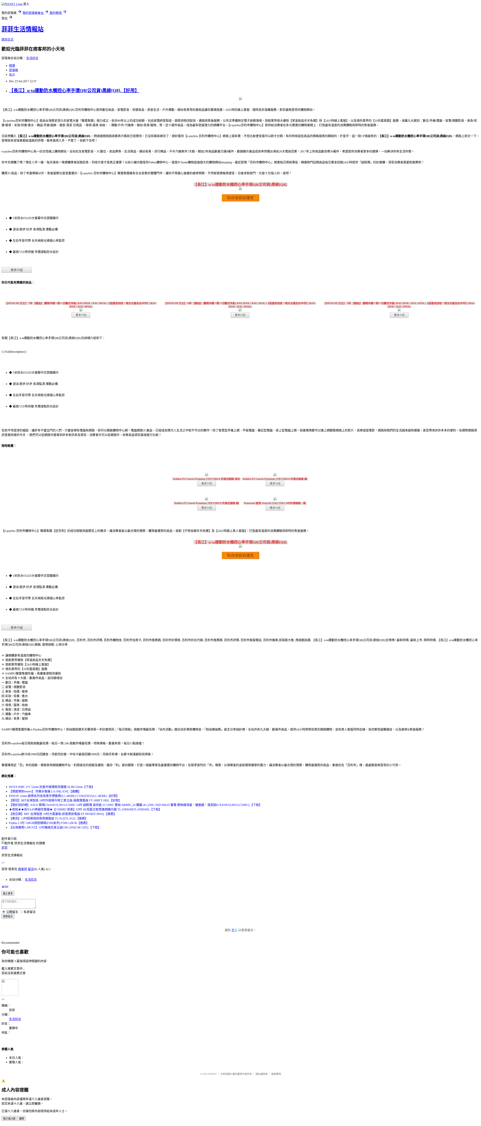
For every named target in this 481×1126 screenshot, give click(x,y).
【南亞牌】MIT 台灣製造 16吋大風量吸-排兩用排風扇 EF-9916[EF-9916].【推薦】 (62, 813)
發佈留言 (8, 916)
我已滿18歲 (9, 1118)
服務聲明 (276, 1073)
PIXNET (212, 1073)
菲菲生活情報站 (23, 29)
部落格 (13, 70)
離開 (21, 1118)
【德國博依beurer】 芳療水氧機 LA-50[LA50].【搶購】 (45, 791)
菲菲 (5, 847)
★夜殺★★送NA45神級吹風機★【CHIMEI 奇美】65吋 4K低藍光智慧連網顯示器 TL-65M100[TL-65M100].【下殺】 (85, 809)
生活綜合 (32, 58)
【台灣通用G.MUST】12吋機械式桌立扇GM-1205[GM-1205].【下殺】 (55, 827)
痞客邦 (22, 869)
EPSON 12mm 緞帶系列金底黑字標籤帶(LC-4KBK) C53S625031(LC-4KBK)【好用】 (64, 795)
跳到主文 (8, 39)
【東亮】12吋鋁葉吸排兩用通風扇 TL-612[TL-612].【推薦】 (48, 818)
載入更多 (8, 893)
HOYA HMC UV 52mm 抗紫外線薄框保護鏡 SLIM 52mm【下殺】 (52, 786)
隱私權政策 (262, 1073)
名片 (12, 74)
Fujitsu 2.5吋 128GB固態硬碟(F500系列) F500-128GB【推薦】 (49, 823)
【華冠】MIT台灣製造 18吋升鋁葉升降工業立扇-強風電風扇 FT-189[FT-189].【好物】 (65, 800)
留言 (31, 869)
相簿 (12, 65)
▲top (5, 886)
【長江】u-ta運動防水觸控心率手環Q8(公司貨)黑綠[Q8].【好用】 (74, 90)
